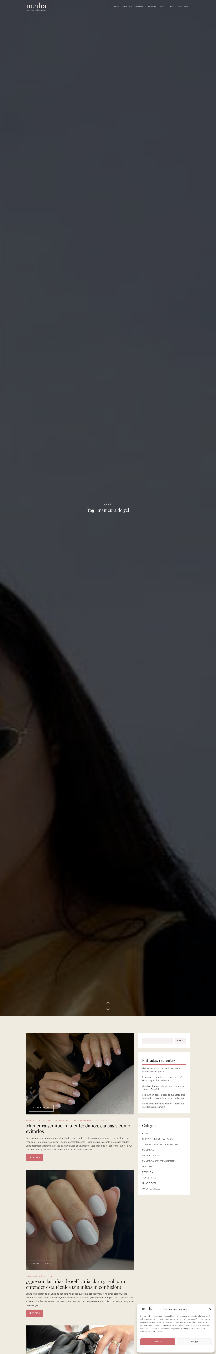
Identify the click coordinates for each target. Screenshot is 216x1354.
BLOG (145, 1133)
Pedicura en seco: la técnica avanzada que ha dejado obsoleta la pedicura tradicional (163, 1097)
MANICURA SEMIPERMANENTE (75, 1121)
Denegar (194, 1341)
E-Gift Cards (183, 6)
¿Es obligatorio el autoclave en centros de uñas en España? (163, 1088)
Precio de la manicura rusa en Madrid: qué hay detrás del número (163, 1105)
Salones (151, 6)
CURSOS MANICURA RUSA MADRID (160, 1144)
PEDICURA (147, 1172)
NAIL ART (147, 1166)
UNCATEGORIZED (151, 1188)
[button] (210, 1309)
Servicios (126, 6)
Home (116, 6)
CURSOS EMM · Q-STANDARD (157, 1139)
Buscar (180, 1040)
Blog (162, 6)
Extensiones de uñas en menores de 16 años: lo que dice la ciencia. (162, 1079)
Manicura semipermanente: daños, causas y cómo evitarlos (78, 1128)
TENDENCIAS (149, 1177)
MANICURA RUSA (35, 1121)
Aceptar (158, 1341)
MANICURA (52, 1121)
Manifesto (139, 6)
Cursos (171, 6)
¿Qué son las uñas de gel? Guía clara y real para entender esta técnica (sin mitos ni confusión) (75, 1284)
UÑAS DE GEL (100, 1121)
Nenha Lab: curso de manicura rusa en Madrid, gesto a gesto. (161, 1070)
